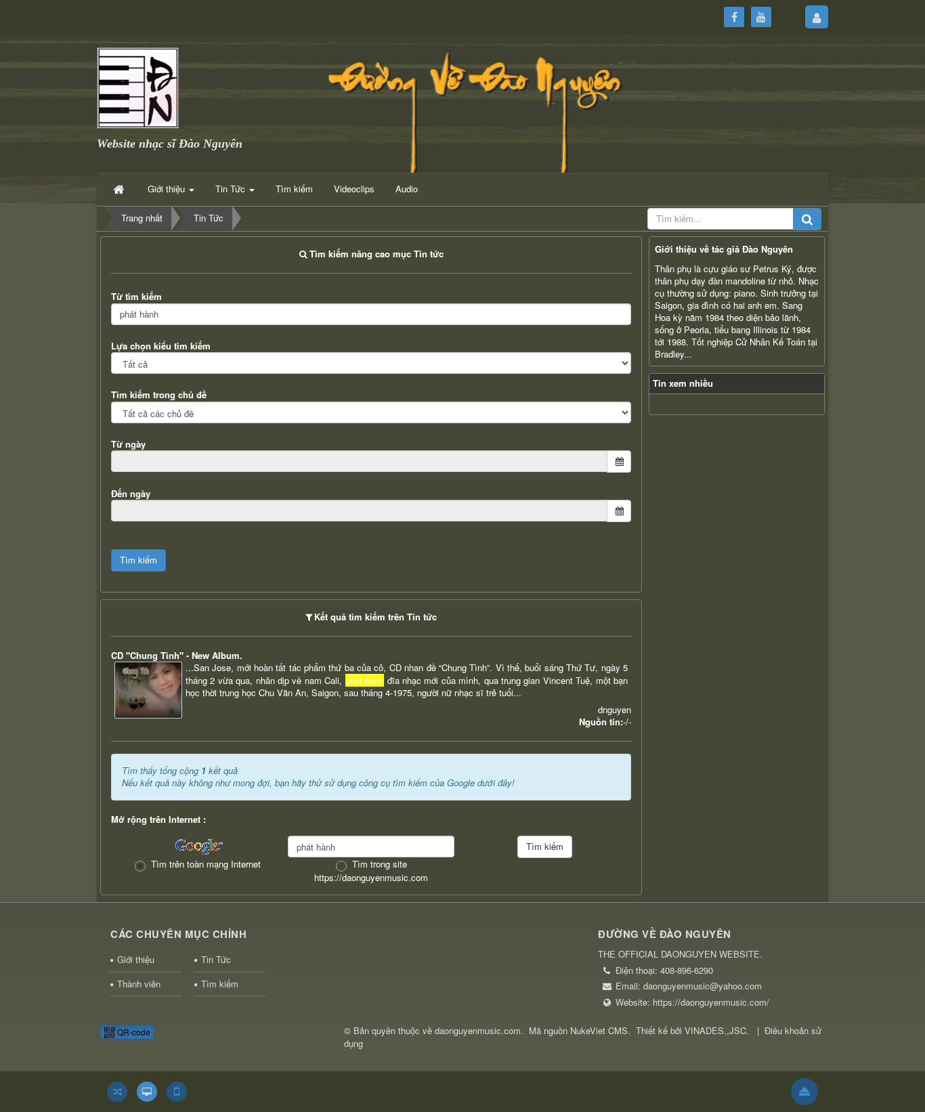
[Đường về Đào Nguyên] (138, 86)
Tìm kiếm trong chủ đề (159, 394)
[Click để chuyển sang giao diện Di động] (177, 1092)
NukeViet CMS (599, 1030)
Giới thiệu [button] (168, 188)
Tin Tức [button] (231, 188)
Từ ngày (128, 443)
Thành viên (138, 983)
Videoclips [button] (354, 188)
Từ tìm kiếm (136, 296)
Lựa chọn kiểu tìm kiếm (161, 345)
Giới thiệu (135, 959)
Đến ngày (130, 493)
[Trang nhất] (120, 189)
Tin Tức (216, 959)
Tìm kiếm (219, 983)
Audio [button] (406, 188)
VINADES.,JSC (715, 1030)
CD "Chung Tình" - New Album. (176, 655)
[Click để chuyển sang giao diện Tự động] (117, 1092)
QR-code (132, 1032)
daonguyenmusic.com (478, 1030)
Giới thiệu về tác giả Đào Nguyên (724, 248)
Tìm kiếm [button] (294, 188)
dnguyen (614, 709)
